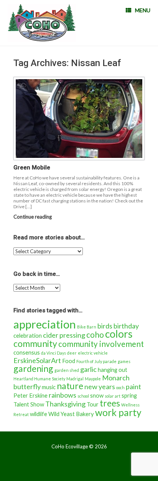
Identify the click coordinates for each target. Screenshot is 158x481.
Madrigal (75, 378)
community (35, 343)
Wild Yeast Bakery (71, 414)
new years (99, 386)
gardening (33, 368)
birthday (126, 326)
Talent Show (28, 404)
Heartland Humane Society (39, 378)
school (83, 395)
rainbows (62, 395)
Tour (93, 404)
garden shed (66, 370)
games (124, 361)
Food (68, 361)
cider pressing (64, 335)
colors (119, 334)
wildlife (38, 414)
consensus (26, 352)
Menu (142, 10)
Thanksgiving (65, 404)
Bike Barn (86, 326)
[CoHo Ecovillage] (42, 23)
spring (129, 395)
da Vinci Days (53, 352)
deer (72, 352)
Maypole (93, 378)
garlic (88, 369)
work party (118, 412)
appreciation (44, 324)
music (49, 387)
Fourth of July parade (96, 361)
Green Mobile (31, 167)
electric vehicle (93, 352)
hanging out (112, 370)
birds (104, 326)
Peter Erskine (30, 395)
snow (97, 395)
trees (110, 403)
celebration (27, 335)
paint (133, 386)
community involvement (101, 343)
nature (70, 385)
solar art (112, 395)
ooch (120, 387)
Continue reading (33, 217)
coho (95, 334)
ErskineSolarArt (37, 360)
